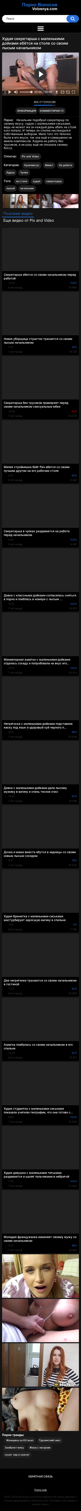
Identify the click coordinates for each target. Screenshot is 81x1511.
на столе (21, 181)
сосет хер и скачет (17, 1454)
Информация (26, 110)
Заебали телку (14, 1447)
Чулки (24, 172)
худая (36, 181)
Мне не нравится (29, 103)
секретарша (54, 181)
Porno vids (40, 1489)
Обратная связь (40, 1476)
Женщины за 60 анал (19, 1440)
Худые (10, 172)
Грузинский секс (50, 1440)
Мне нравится (24, 103)
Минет (49, 165)
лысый (10, 188)
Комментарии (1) (52, 110)
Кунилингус (31, 165)
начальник (27, 188)
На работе (65, 165)
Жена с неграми (39, 1447)
